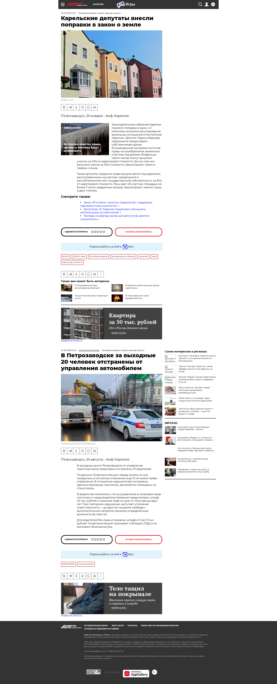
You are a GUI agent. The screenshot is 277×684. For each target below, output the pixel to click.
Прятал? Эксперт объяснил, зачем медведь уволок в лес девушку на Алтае (196, 369)
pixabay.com (67, 99)
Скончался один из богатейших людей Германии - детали (193, 428)
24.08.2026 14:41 (68, 350)
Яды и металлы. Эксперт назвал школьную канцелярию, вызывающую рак (194, 390)
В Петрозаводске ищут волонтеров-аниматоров (87, 286)
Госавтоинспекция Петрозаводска (78, 443)
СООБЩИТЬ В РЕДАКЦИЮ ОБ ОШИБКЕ (101, 629)
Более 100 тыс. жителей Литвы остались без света (193, 460)
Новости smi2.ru (71, 340)
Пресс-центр (118, 626)
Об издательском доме (96, 626)
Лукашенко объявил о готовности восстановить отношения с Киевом (195, 439)
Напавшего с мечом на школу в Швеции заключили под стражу (193, 470)
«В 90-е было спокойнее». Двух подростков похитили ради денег (195, 399)
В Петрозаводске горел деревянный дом (137, 296)
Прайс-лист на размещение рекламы (160, 626)
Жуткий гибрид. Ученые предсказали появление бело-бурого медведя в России (197, 379)
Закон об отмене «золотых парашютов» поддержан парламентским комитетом (116, 204)
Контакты (132, 626)
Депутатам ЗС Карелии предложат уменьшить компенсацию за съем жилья (113, 211)
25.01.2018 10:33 (68, 13)
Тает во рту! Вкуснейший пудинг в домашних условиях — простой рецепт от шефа (196, 411)
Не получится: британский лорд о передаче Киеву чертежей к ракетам (196, 449)
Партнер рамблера (111, 672)
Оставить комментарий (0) (138, 232)
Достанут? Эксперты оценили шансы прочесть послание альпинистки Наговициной (197, 358)
